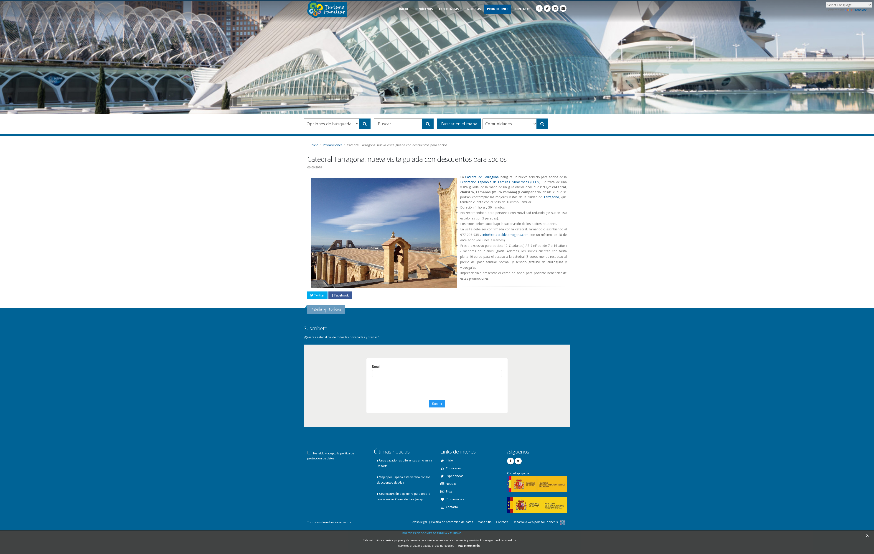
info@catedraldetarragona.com (505, 234)
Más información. (469, 545)
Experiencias (449, 9)
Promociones (333, 145)
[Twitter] (547, 8)
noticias (474, 9)
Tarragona (551, 197)
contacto (523, 9)
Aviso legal (419, 522)
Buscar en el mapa (459, 123)
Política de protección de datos (452, 522)
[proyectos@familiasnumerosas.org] (563, 8)
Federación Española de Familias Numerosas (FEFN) (500, 182)
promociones (497, 9)
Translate (860, 10)
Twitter (319, 295)
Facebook (341, 295)
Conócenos (423, 9)
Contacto (502, 522)
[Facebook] (539, 8)
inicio (403, 9)
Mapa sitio (485, 522)
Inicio (314, 145)
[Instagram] (555, 8)
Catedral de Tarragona (482, 177)
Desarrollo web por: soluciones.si (536, 522)
